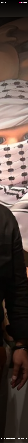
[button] (1, 438)
